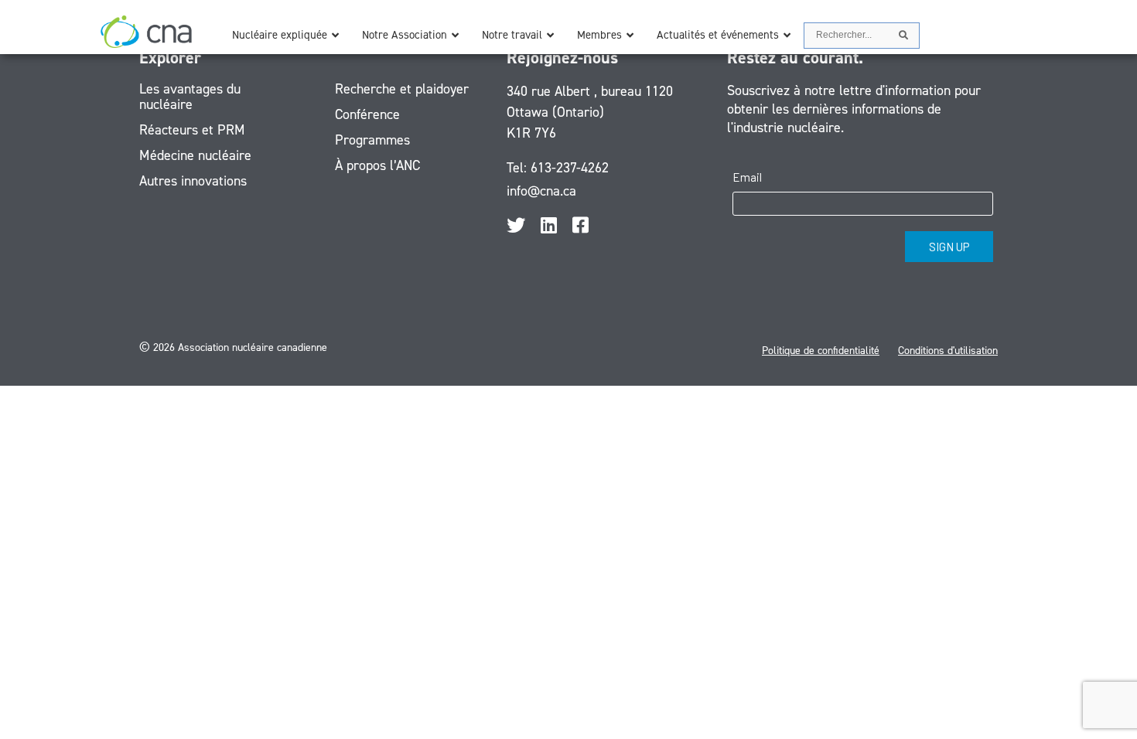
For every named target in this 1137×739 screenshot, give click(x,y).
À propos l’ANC (377, 165)
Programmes (372, 140)
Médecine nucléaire (195, 155)
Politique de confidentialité (820, 350)
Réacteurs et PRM (192, 130)
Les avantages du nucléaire (190, 96)
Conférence (367, 114)
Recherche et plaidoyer (402, 89)
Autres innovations (193, 181)
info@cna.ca (541, 191)
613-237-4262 (570, 167)
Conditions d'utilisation (948, 350)
